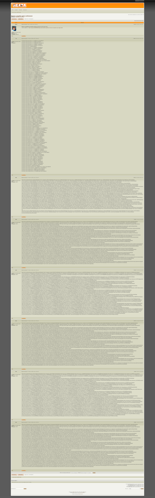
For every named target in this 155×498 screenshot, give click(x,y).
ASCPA (18, 12)
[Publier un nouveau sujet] (14, 19)
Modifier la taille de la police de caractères (12, 0)
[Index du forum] (77, 6)
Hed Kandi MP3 (82, 492)
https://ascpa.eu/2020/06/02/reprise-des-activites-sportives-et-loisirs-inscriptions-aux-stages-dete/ (46, 27)
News (20, 12)
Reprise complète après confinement (21, 16)
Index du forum (14, 12)
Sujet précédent (136, 20)
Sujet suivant (141, 20)
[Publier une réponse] (21, 19)
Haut (12, 267)
